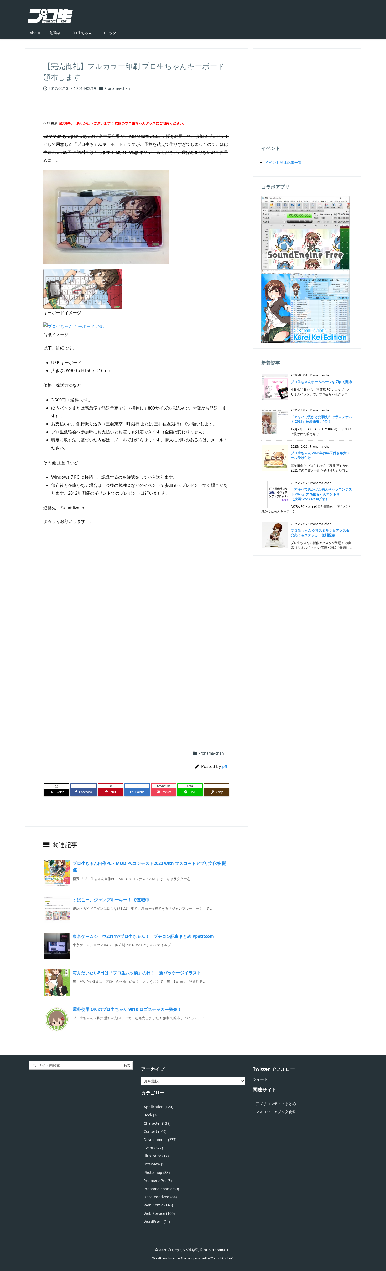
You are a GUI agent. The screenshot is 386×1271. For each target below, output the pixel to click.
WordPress (157, 1221)
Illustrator (156, 1155)
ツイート (260, 1079)
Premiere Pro (158, 1180)
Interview (154, 1164)
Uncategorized (160, 1196)
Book (151, 1114)
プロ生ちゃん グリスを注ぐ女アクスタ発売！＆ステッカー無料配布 (320, 532)
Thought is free (221, 1258)
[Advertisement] (136, 592)
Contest (155, 1131)
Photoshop (157, 1172)
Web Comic (158, 1204)
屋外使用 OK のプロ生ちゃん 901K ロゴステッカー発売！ (127, 1009)
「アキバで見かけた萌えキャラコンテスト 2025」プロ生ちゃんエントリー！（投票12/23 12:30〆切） (321, 494)
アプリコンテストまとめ (275, 1103)
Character (157, 1123)
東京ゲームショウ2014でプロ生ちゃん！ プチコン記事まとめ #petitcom (143, 936)
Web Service (159, 1213)
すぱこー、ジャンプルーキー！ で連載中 (111, 900)
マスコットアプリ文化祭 (275, 1111)
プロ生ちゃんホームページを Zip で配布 (321, 381)
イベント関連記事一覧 (283, 162)
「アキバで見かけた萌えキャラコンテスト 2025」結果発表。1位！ (321, 419)
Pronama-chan (117, 88)
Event (153, 1147)
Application (158, 1106)
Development (160, 1139)
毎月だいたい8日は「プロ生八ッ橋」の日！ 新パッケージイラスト (137, 973)
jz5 (224, 766)
